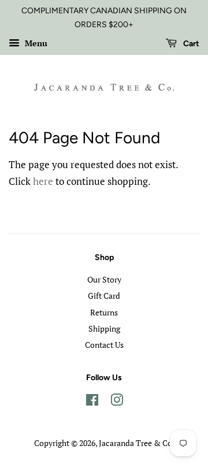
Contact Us (104, 344)
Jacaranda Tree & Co (135, 442)
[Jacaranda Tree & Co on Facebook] (92, 401)
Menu (35, 43)
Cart (190, 44)
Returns (104, 312)
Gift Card (104, 295)
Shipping (104, 328)
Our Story (104, 279)
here (43, 181)
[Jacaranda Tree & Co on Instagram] (116, 401)
